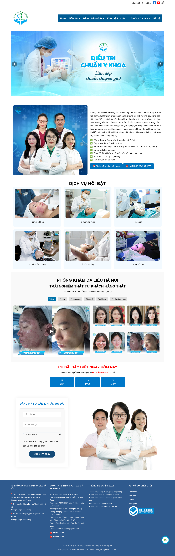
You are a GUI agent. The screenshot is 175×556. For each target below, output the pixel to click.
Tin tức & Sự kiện (140, 18)
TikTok (131, 500)
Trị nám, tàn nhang (119, 299)
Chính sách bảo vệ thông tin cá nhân (104, 495)
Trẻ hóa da (102, 299)
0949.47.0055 (144, 3)
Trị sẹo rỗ (89, 299)
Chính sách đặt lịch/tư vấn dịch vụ (103, 506)
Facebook (133, 492)
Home (63, 18)
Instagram (133, 504)
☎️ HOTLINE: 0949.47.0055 (138, 166)
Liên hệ (156, 18)
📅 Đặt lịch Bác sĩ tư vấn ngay (106, 166)
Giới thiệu (75, 18)
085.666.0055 (58, 537)
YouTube (132, 496)
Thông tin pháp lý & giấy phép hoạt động (105, 492)
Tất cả (51, 299)
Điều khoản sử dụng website (100, 503)
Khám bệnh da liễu (117, 18)
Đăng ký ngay (42, 454)
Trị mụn (62, 299)
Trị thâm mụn (75, 299)
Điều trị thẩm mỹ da (94, 18)
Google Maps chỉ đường (21, 500)
